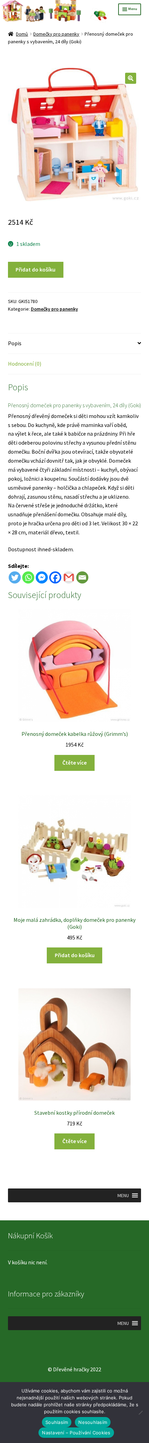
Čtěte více (74, 762)
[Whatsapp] (28, 577)
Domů (22, 34)
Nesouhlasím (92, 1422)
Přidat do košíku (35, 269)
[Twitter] (15, 577)
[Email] (82, 577)
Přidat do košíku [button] (75, 955)
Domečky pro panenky (56, 34)
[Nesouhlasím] (140, 1412)
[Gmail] (69, 577)
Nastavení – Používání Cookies (76, 1432)
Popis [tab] (14, 343)
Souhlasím (56, 1422)
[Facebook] (55, 577)
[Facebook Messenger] (42, 577)
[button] (130, 78)
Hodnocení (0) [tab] (24, 363)
